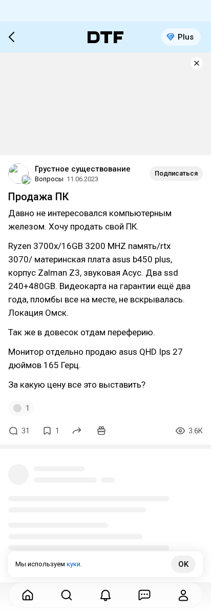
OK (183, 564)
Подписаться (176, 173)
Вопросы (49, 179)
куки (73, 564)
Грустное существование (83, 169)
